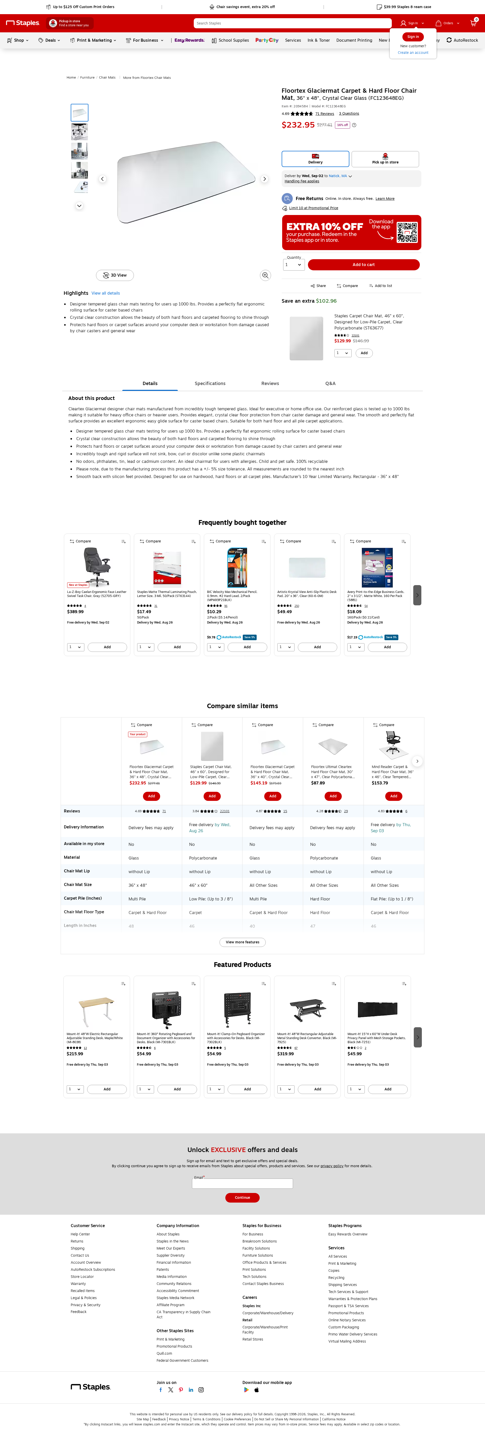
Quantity (294, 257)
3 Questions (349, 113)
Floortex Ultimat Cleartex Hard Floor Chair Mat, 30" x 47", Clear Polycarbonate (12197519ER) (333, 772)
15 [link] (285, 811)
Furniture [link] (87, 77)
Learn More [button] (385, 198)
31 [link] (155, 606)
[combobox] (293, 23)
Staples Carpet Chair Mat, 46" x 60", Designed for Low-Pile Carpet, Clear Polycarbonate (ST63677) (369, 322)
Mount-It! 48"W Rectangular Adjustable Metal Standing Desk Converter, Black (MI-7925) (307, 1038)
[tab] (150, 383)
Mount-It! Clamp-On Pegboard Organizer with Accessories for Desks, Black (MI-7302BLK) (236, 1038)
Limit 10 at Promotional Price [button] (313, 208)
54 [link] (366, 606)
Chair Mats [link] (107, 77)
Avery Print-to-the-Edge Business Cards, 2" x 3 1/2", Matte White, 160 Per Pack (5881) (375, 596)
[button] (386, 23)
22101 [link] (355, 336)
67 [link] (296, 1048)
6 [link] (406, 811)
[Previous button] (103, 179)
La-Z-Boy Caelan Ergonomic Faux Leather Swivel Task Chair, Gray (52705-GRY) (96, 594)
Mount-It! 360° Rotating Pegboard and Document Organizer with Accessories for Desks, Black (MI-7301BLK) (166, 1038)
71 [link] (164, 811)
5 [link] (225, 1048)
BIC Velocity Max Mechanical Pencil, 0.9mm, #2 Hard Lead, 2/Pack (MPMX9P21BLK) (232, 596)
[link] (80, 7)
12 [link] (85, 1048)
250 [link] (297, 606)
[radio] (316, 159)
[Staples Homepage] (23, 23)
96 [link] (225, 606)
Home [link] (71, 77)
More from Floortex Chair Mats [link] (147, 77)
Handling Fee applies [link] (302, 181)
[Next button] (79, 206)
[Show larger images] (265, 275)
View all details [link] (105, 293)
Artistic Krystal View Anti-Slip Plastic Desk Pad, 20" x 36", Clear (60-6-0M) (306, 594)
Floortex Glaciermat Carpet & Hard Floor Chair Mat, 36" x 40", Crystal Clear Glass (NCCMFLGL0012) (273, 772)
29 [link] (346, 811)
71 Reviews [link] (325, 113)
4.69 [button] (285, 113)
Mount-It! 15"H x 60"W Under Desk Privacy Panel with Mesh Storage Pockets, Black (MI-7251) (377, 1038)
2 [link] (365, 1048)
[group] (97, 594)
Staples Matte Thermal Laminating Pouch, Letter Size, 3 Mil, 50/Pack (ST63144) (167, 594)
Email (199, 1178)
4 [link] (85, 606)
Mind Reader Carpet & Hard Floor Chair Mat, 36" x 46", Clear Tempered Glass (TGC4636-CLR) (393, 772)
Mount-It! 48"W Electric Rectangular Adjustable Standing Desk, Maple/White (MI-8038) (95, 1038)
